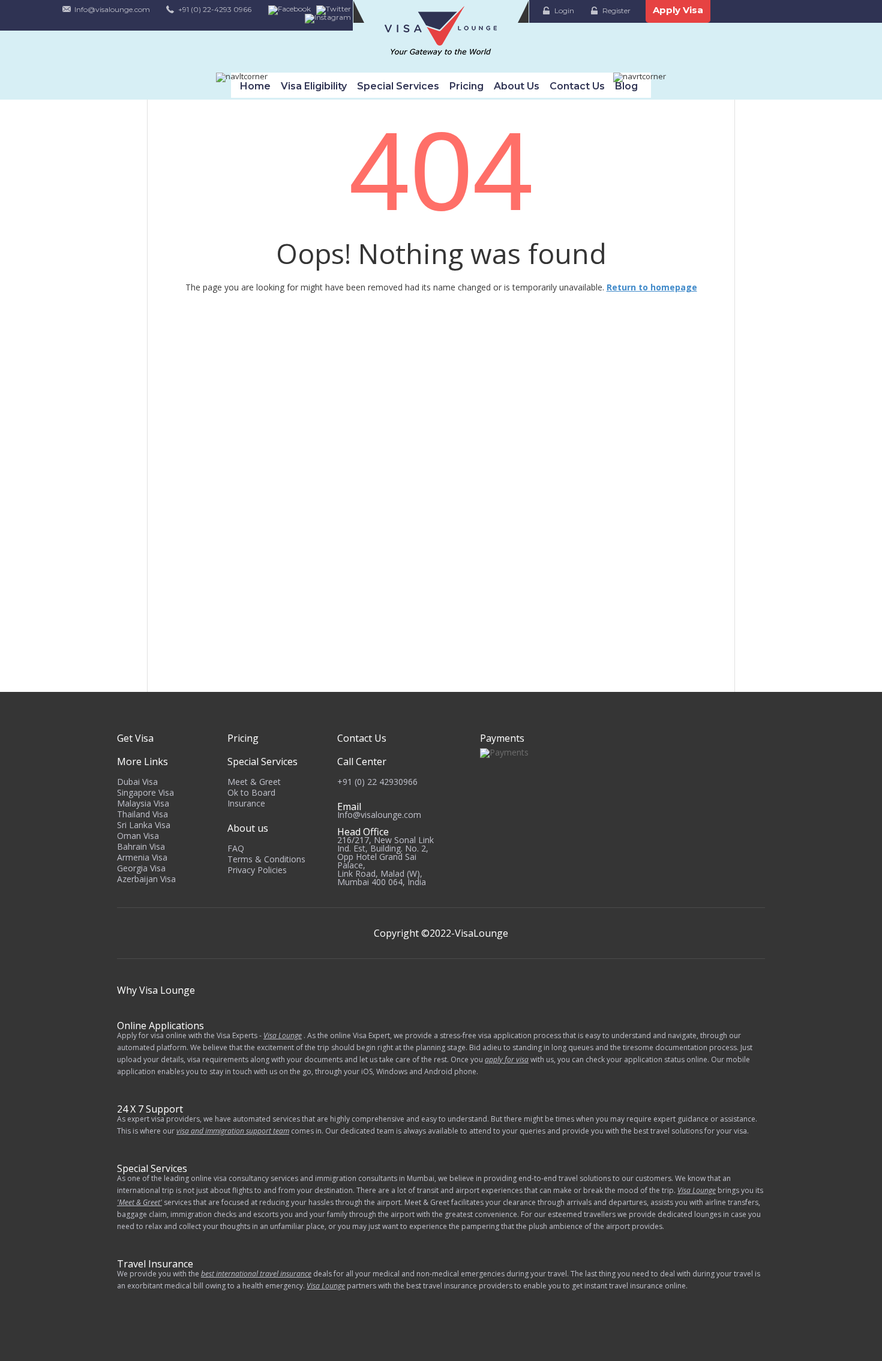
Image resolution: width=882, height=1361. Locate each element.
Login (564, 10)
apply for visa (507, 1059)
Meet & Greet (254, 781)
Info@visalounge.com (112, 9)
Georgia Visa (141, 868)
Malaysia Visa (143, 803)
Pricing (466, 86)
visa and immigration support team (232, 1131)
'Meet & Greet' (139, 1202)
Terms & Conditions (266, 859)
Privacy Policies (257, 870)
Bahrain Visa (141, 846)
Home (255, 86)
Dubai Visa (137, 781)
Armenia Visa (142, 857)
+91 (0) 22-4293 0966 (214, 9)
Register (616, 10)
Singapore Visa (145, 792)
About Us (516, 86)
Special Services (398, 86)
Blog (626, 86)
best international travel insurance (256, 1274)
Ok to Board (251, 792)
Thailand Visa (142, 814)
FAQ (235, 848)
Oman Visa (138, 835)
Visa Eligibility (314, 86)
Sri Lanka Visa (143, 825)
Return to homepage (652, 287)
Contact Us (577, 86)
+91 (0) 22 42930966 (377, 781)
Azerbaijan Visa (146, 879)
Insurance (246, 803)
